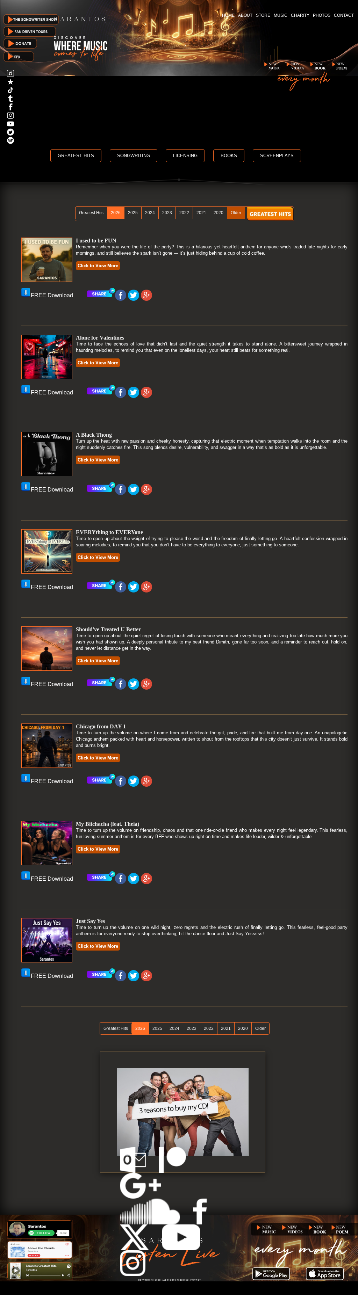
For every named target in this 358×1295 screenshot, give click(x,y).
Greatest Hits (91, 212)
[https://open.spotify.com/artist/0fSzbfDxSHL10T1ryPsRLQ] (10, 142)
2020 (218, 212)
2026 (116, 212)
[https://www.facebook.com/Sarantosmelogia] (10, 108)
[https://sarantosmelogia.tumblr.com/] (10, 100)
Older (236, 212)
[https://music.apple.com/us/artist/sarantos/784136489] (10, 75)
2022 (184, 212)
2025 (133, 212)
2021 (201, 212)
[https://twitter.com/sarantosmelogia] (10, 134)
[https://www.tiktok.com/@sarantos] (10, 92)
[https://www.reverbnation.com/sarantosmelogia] (10, 83)
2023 (167, 212)
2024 (150, 212)
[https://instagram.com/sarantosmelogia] (10, 117)
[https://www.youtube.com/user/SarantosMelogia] (10, 125)
